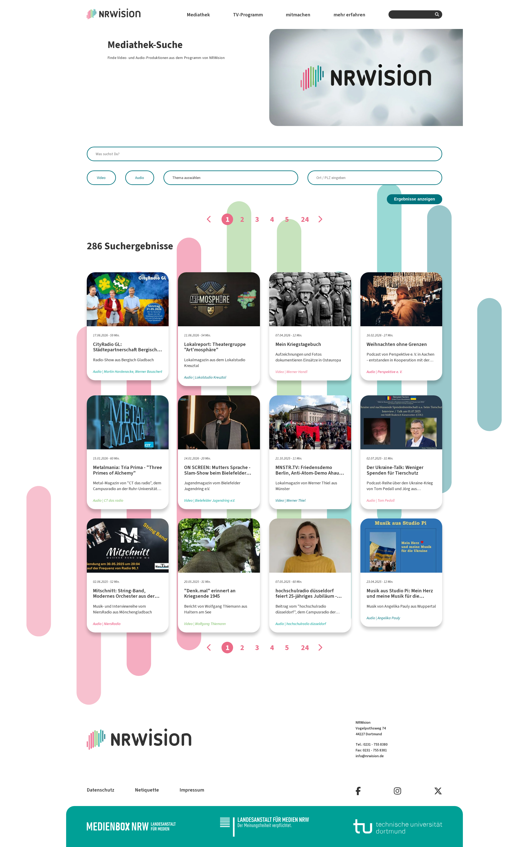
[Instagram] (397, 791)
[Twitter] (438, 791)
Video (101, 177)
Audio (139, 177)
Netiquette (147, 790)
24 (305, 219)
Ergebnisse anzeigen (414, 199)
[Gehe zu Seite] (320, 219)
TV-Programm (248, 14)
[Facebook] (358, 791)
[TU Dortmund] (397, 826)
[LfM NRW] (264, 826)
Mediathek (198, 14)
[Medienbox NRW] (131, 826)
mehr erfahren (349, 14)
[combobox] (415, 14)
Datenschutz (100, 790)
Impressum (192, 790)
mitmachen (298, 14)
